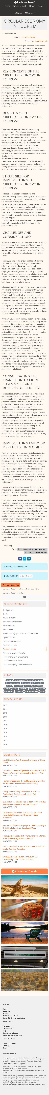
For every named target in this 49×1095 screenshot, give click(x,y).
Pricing (7, 6)
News (33, 6)
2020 (5, 732)
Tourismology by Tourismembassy (17, 664)
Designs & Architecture (12, 621)
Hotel (11, 686)
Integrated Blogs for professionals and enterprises (21, 589)
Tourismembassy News (12, 661)
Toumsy (20, 691)
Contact (6, 1048)
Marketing (9, 691)
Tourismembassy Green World (15, 657)
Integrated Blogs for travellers (13, 593)
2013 (5, 705)
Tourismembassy (28, 37)
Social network (20, 6)
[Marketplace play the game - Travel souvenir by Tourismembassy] (24, 910)
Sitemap (6, 1046)
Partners (6, 1026)
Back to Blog (7, 546)
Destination (20, 680)
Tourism (39, 680)
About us (6, 1011)
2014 (5, 709)
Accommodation (32, 691)
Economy (38, 686)
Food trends (8, 629)
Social (8, 688)
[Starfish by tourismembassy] (24, 886)
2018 (5, 724)
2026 (5, 744)
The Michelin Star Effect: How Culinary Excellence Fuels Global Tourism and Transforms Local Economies (22, 815)
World (30, 680)
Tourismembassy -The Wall (14, 653)
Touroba (19, 686)
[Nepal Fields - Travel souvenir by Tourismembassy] (24, 980)
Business (26, 683)
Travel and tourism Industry (36, 553)
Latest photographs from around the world (20, 633)
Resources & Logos (10, 1033)
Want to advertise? (10, 1016)
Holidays (24, 688)
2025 (5, 740)
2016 (5, 717)
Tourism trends (41, 41)
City (43, 691)
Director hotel (9, 625)
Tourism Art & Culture (12, 641)
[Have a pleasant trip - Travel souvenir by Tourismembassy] (24, 957)
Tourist (29, 686)
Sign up (19, 13)
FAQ (4, 1031)
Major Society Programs (12, 1035)
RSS (24, 597)
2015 (5, 713)
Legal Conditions (9, 1043)
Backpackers (8, 610)
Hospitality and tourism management (33, 549)
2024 (5, 736)
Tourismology (38, 683)
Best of (6, 614)
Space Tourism (9, 637)
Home (5, 1009)
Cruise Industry (9, 618)
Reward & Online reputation (14, 1018)
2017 (5, 721)
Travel (10, 680)
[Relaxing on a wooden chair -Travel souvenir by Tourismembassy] (24, 933)
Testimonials (8, 1028)
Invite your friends (25, 871)
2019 (5, 728)
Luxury (33, 688)
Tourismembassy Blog (11, 585)
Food (15, 688)
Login (42, 6)
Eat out (42, 688)
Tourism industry (10, 645)
